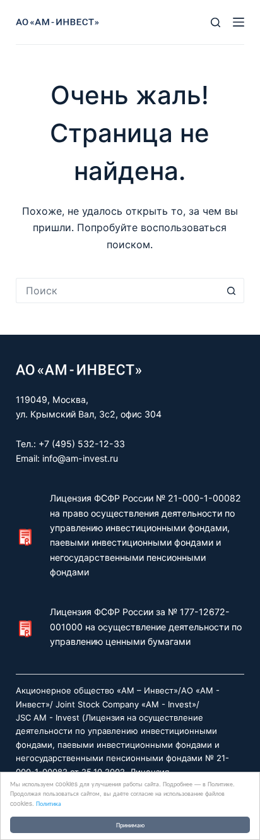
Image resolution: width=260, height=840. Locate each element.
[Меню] (238, 22)
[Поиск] (215, 22)
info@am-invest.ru (80, 458)
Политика (48, 803)
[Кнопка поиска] (231, 290)
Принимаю (130, 824)
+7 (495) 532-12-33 (81, 443)
